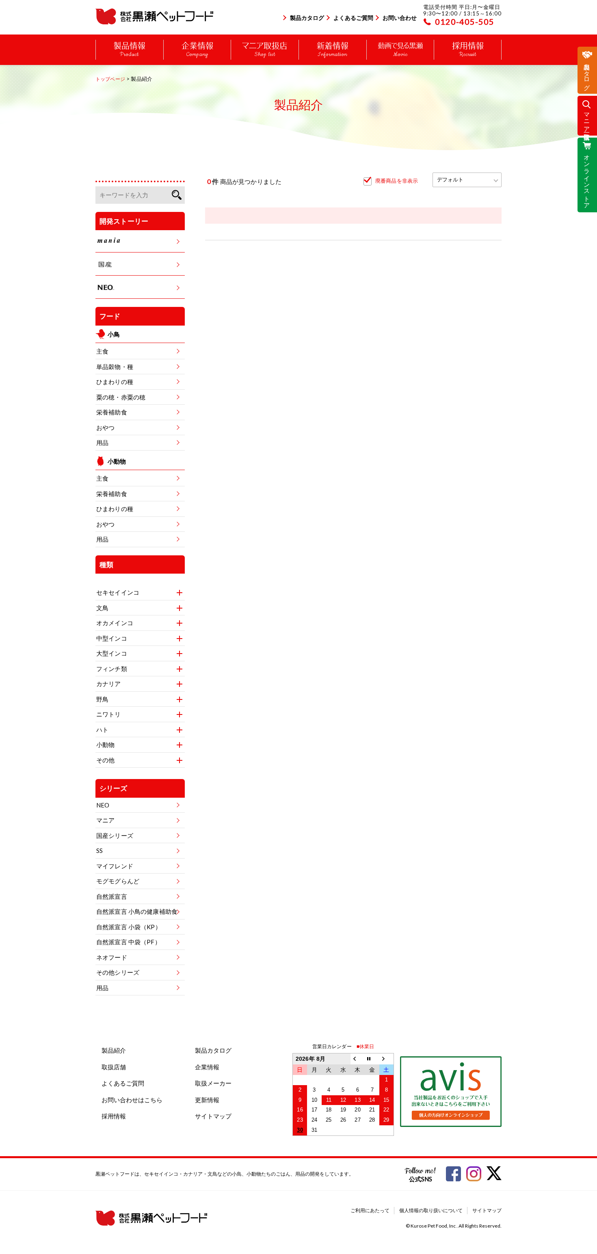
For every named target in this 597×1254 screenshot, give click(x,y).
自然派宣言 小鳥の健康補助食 (136, 911)
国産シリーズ (114, 835)
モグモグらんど (117, 881)
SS (99, 850)
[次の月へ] (386, 1058)
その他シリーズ (117, 972)
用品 (102, 442)
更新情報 (207, 1099)
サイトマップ (213, 1116)
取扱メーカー (213, 1083)
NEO (102, 805)
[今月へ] (372, 1058)
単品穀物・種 (114, 366)
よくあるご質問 (353, 17)
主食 (102, 351)
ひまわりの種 (114, 381)
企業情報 (207, 1067)
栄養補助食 (111, 412)
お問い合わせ (400, 17)
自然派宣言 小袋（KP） (128, 926)
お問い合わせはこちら (132, 1099)
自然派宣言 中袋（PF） (128, 941)
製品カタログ (307, 17)
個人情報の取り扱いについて (431, 1210)
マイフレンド (114, 866)
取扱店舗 (114, 1067)
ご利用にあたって (369, 1210)
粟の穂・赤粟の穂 (120, 397)
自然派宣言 (111, 896)
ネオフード (111, 957)
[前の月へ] (357, 1058)
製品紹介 (114, 1050)
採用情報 (114, 1116)
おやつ (105, 427)
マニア (105, 820)
